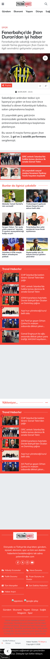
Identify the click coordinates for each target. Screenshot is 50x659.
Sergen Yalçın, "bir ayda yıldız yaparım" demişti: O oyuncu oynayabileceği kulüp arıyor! (13, 230)
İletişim (18, 643)
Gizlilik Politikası (9, 641)
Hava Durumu (36, 570)
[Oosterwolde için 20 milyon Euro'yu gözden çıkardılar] (37, 244)
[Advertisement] (25, 372)
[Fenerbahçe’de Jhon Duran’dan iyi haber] (25, 67)
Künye (8, 643)
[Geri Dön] (8, 651)
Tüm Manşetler (11, 585)
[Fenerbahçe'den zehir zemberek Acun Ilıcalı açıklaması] (37, 218)
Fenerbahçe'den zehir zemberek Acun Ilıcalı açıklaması (35, 229)
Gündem (6, 11)
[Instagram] (27, 562)
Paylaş (8, 85)
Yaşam (29, 11)
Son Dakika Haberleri (38, 585)
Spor (5, 27)
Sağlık (43, 609)
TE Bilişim (42, 642)
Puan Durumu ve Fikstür (35, 577)
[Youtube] (32, 562)
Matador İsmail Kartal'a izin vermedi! (12, 205)
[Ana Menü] (3, 4)
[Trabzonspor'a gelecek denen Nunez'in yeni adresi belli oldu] (37, 195)
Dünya (39, 11)
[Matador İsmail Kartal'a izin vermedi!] (13, 195)
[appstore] (17, 601)
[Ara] (45, 4)
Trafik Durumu (11, 576)
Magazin (21, 613)
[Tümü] (46, 402)
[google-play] (31, 601)
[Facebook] (18, 562)
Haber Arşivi (10, 591)
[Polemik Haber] (23, 3)
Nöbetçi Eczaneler (13, 570)
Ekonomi (18, 11)
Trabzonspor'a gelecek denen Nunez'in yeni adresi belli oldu (36, 206)
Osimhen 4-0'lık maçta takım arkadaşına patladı (12, 254)
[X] (23, 562)
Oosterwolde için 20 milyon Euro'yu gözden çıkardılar (36, 254)
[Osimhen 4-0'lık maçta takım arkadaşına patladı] (13, 244)
